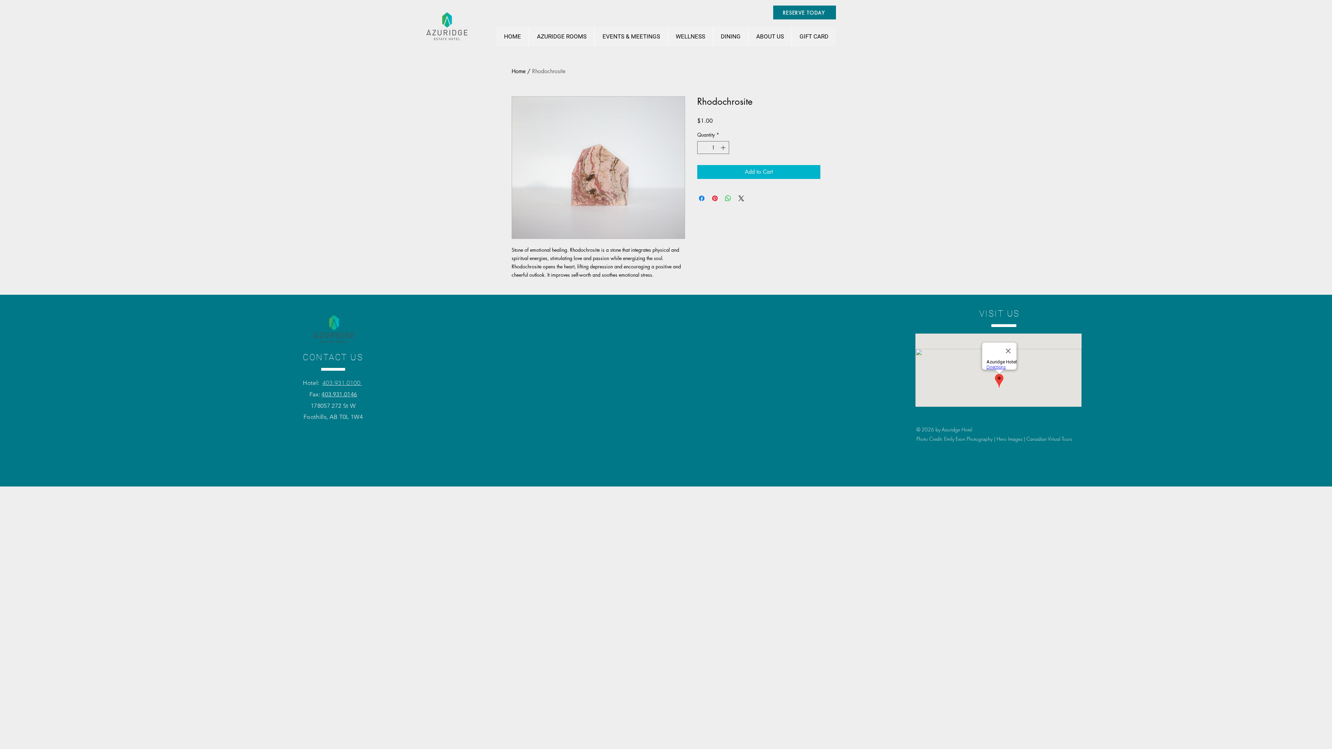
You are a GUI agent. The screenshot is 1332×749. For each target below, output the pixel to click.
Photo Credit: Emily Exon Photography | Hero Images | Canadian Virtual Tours (994, 439)
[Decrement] (702, 147)
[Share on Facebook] (702, 198)
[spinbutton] (713, 147)
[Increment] (723, 147)
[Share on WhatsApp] (728, 198)
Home (519, 71)
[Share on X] (741, 198)
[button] (561, 36)
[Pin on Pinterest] (715, 198)
